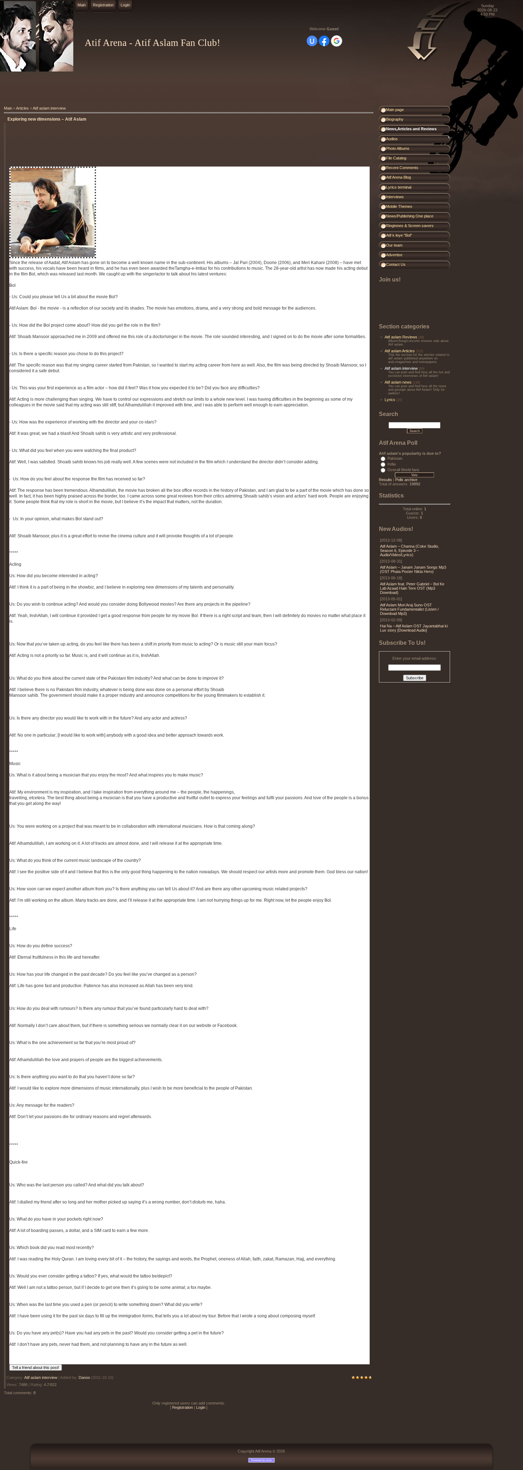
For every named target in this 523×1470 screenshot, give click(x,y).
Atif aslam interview (49, 108)
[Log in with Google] (336, 41)
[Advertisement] (129, 89)
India (391, 464)
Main (82, 5)
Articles (22, 108)
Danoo (84, 1377)
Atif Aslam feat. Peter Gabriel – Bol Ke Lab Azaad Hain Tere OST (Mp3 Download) (412, 588)
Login (125, 5)
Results (385, 480)
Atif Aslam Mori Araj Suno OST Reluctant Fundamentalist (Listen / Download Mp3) (409, 609)
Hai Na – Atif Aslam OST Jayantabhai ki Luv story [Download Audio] (414, 628)
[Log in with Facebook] (324, 41)
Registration (103, 5)
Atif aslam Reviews (401, 337)
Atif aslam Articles (400, 351)
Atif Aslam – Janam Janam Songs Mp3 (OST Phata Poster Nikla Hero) (413, 569)
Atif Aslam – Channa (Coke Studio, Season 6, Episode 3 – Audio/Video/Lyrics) (409, 550)
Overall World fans (403, 470)
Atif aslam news (398, 382)
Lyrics (390, 399)
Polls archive (406, 480)
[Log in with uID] (312, 41)
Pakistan (394, 458)
